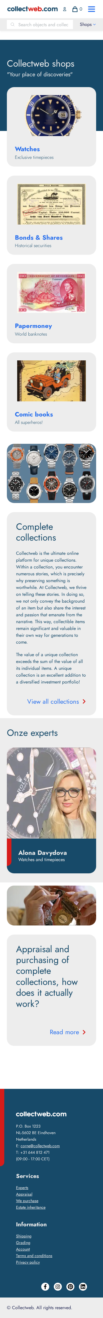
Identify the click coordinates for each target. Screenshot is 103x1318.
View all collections (53, 701)
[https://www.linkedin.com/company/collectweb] (83, 1287)
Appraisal (24, 1194)
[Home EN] (32, 9)
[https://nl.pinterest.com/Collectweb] (70, 1287)
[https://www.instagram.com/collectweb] (58, 1287)
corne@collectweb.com (40, 1146)
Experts (22, 1187)
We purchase (27, 1201)
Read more (64, 1031)
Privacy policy (28, 1262)
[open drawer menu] (91, 9)
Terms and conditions (34, 1256)
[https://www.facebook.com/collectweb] (45, 1287)
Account (23, 1249)
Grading (23, 1242)
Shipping (23, 1236)
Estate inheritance (30, 1207)
